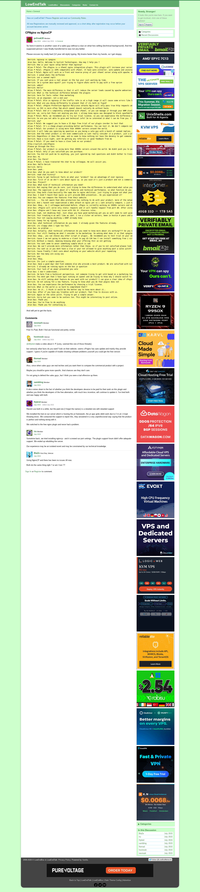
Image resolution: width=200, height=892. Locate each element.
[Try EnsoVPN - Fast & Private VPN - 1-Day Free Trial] (156, 764)
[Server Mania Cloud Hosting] (156, 386)
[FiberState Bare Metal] (156, 311)
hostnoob (39, 336)
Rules (85, 5)
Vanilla (85, 860)
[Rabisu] (156, 689)
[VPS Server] (156, 81)
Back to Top (74, 880)
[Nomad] (29, 360)
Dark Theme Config (113, 880)
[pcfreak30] (29, 40)
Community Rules (78, 18)
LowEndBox (53, 5)
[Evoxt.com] (156, 500)
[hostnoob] (29, 338)
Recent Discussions (149, 35)
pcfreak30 (39, 38)
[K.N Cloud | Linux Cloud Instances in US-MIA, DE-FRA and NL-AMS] (156, 173)
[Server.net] (156, 58)
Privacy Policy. (64, 860)
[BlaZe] (29, 454)
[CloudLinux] (156, 726)
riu (35, 431)
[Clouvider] (156, 537)
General (60, 41)
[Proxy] (156, 613)
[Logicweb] (156, 575)
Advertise (127, 880)
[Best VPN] (156, 273)
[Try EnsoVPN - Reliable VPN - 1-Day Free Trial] (156, 161)
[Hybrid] (29, 403)
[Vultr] (156, 104)
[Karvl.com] (156, 348)
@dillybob (31, 344)
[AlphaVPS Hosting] (156, 462)
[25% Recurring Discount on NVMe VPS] (156, 150)
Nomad (37, 358)
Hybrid (37, 402)
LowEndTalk (35, 4)
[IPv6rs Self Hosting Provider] (156, 116)
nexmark (38, 323)
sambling (38, 382)
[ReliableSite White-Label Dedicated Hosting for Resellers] (156, 138)
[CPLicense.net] (156, 70)
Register (149, 24)
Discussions (65, 5)
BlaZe (37, 453)
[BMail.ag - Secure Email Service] (156, 47)
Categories (76, 5)
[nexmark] (29, 324)
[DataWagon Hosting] (156, 424)
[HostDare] (156, 127)
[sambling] (29, 384)
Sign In (141, 24)
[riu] (29, 433)
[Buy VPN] (156, 93)
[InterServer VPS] (156, 197)
